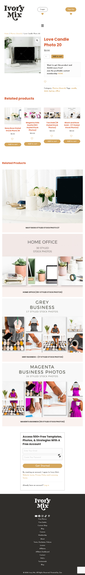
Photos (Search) (16, 34)
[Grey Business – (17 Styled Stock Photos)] (42, 325)
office (57, 91)
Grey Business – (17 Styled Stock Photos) (42, 357)
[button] (37, 40)
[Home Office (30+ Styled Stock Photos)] (42, 261)
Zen (60, 572)
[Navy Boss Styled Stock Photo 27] (42, 196)
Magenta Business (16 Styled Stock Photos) (42, 421)
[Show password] (60, 455)
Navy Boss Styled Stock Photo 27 (42, 227)
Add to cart (57, 56)
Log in (46, 485)
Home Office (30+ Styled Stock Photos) (42, 292)
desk (46, 91)
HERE (60, 74)
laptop (51, 91)
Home (6, 34)
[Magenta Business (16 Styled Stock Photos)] (42, 390)
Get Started (43, 466)
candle (74, 88)
